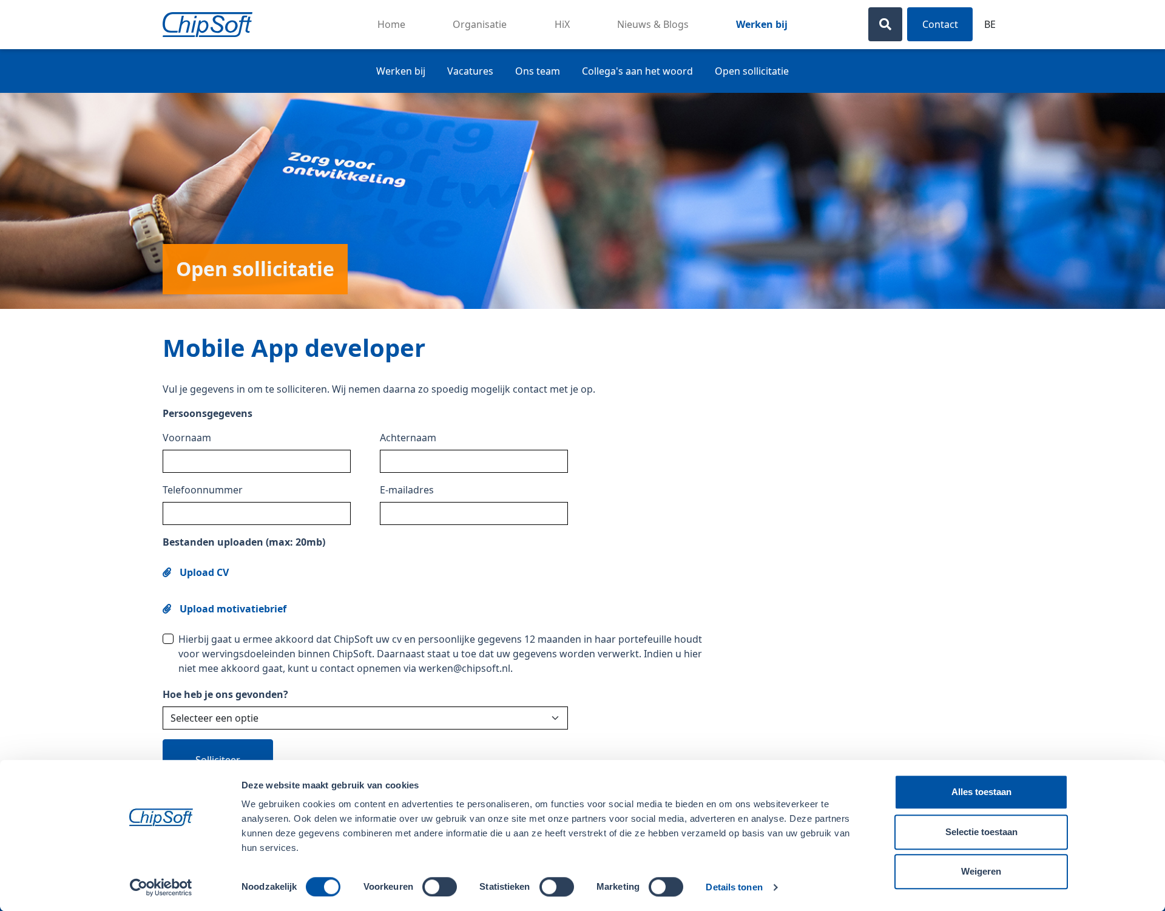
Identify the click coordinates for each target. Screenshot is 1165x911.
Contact (940, 24)
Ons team (537, 71)
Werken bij (762, 24)
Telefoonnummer (203, 489)
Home (391, 24)
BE (990, 24)
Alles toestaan (981, 792)
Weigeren (981, 871)
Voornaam (187, 437)
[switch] (439, 886)
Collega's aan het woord (637, 71)
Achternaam (408, 437)
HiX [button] (562, 24)
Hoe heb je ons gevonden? (225, 694)
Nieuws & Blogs (653, 24)
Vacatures (470, 71)
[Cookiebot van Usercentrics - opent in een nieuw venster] (161, 887)
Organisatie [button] (480, 24)
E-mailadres (407, 489)
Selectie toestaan (981, 832)
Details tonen (734, 887)
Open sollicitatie (752, 71)
